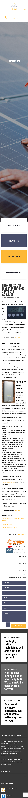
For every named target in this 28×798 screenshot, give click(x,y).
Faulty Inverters (14, 225)
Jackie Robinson (8, 297)
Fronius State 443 (7, 524)
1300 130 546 (13, 18)
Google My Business (11, 789)
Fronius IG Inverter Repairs (9, 527)
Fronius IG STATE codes (8, 482)
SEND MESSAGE (18, 625)
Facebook (9, 795)
